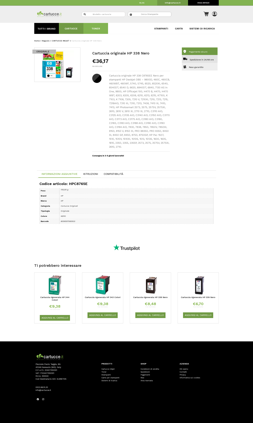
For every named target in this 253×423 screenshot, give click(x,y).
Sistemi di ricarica (109, 380)
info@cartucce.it (172, 3)
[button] (206, 14)
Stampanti (106, 375)
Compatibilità (113, 174)
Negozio (46, 41)
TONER (96, 28)
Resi (142, 378)
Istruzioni (90, 174)
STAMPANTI (161, 28)
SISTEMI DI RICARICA (202, 28)
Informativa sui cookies (190, 378)
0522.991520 (203, 3)
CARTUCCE (71, 28)
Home (37, 41)
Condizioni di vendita (150, 369)
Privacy (183, 375)
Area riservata (147, 380)
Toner (103, 372)
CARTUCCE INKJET (60, 41)
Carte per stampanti (110, 378)
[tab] (59, 174)
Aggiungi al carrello (55, 317)
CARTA (179, 28)
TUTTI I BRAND (46, 28)
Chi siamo (184, 369)
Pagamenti (145, 375)
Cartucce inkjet (108, 369)
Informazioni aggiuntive (59, 174)
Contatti (183, 372)
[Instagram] (43, 399)
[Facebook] (38, 399)
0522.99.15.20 (42, 387)
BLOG (141, 3)
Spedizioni (145, 372)
